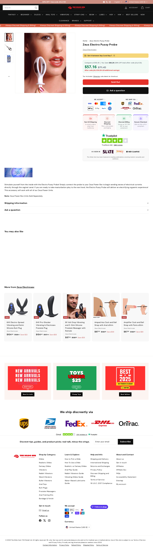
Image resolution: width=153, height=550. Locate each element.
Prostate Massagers (47, 491)
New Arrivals (28, 394)
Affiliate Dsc (121, 470)
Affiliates (120, 466)
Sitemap (119, 480)
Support (88, 21)
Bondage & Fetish (46, 498)
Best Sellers (132, 15)
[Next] (8, 76)
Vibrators (65, 15)
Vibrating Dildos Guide (74, 477)
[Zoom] (45, 63)
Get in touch (121, 463)
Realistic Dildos (45, 463)
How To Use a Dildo (72, 463)
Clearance (64, 21)
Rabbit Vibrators (46, 473)
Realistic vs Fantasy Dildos (76, 466)
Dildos (37, 15)
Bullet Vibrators (45, 480)
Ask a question (12, 210)
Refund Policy (76, 545)
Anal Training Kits (46, 495)
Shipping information (15, 203)
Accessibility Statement (126, 477)
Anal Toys (51, 15)
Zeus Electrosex (89, 50)
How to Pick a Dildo (73, 459)
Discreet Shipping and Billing (100, 474)
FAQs (118, 473)
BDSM (92, 15)
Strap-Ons (79, 15)
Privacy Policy (96, 470)
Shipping (96, 76)
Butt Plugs (43, 488)
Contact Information (50, 545)
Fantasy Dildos (45, 466)
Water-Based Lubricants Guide (75, 481)
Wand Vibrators (45, 477)
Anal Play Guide (71, 470)
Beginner (25, 15)
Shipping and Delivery (99, 459)
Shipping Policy (88, 545)
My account (121, 484)
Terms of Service (98, 480)
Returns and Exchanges (100, 466)
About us (120, 459)
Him (120, 15)
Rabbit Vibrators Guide (74, 473)
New (143, 15)
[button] (100, 104)
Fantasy (12, 15)
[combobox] (21, 7)
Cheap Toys (76, 394)
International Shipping (100, 463)
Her (111, 15)
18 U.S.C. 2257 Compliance (101, 483)
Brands (76, 21)
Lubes (102, 15)
